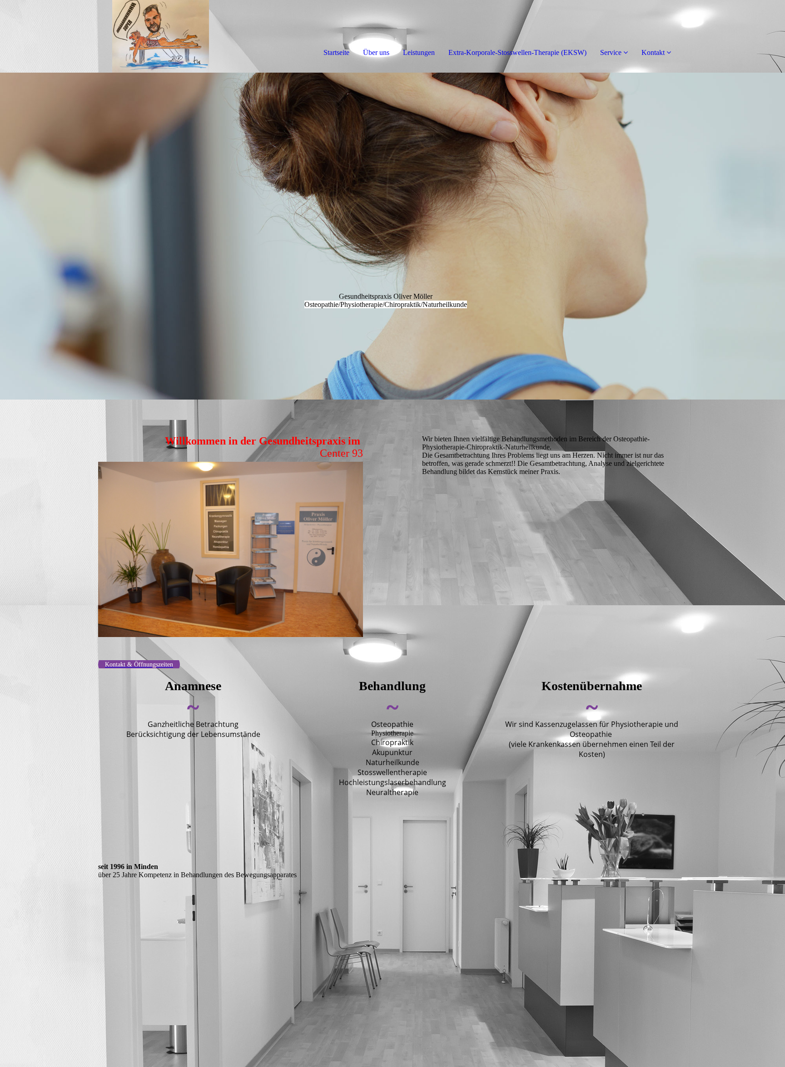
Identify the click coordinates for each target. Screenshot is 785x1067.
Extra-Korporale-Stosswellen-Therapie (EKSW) (517, 52)
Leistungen (419, 52)
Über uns (376, 52)
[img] (104, 36)
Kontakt (653, 52)
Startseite (336, 52)
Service (610, 52)
